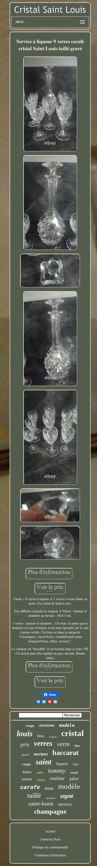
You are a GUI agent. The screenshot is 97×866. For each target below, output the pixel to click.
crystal (74, 772)
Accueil (50, 831)
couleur (57, 778)
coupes (53, 736)
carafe (30, 787)
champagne (50, 811)
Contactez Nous (50, 839)
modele (67, 725)
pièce (74, 778)
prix (24, 744)
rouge (30, 726)
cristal (72, 733)
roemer (27, 779)
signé (66, 796)
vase (75, 764)
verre (63, 744)
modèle (69, 786)
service (65, 804)
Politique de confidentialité (50, 847)
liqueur (62, 764)
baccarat (66, 752)
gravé (25, 754)
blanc (27, 772)
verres (43, 743)
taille (40, 772)
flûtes (40, 736)
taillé (34, 795)
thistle (49, 788)
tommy (56, 770)
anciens (41, 753)
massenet (50, 798)
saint (43, 762)
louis (24, 733)
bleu (77, 745)
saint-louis (40, 803)
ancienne (46, 725)
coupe (26, 764)
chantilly (41, 780)
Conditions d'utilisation (50, 855)
